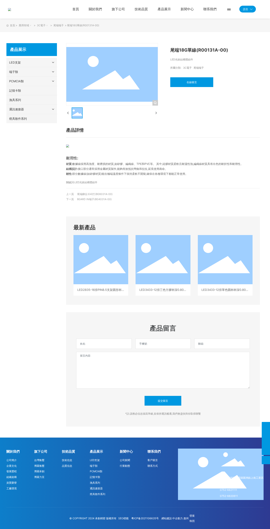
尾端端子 (58, 25)
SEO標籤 (123, 518)
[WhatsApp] (266, 442)
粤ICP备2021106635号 (145, 518)
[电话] (266, 426)
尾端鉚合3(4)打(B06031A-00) (95, 194)
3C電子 (41, 25)
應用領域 (24, 25)
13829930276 (228, 483)
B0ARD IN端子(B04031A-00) (94, 199)
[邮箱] (266, 434)
